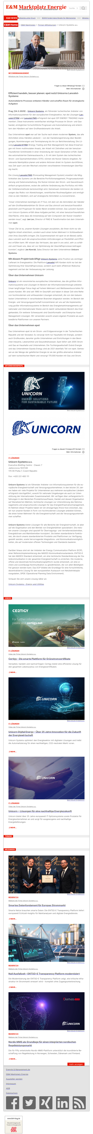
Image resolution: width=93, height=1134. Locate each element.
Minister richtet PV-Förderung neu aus (65, 18)
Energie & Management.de (18, 1069)
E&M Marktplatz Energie (17, 1074)
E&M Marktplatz (28, 25)
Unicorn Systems (36, 111)
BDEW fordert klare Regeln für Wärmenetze (27, 18)
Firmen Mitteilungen (47, 25)
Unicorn (12, 281)
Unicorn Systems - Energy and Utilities (26, 584)
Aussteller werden (14, 1079)
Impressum (11, 1083)
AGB (8, 1088)
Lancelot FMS (30, 118)
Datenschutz (12, 1093)
